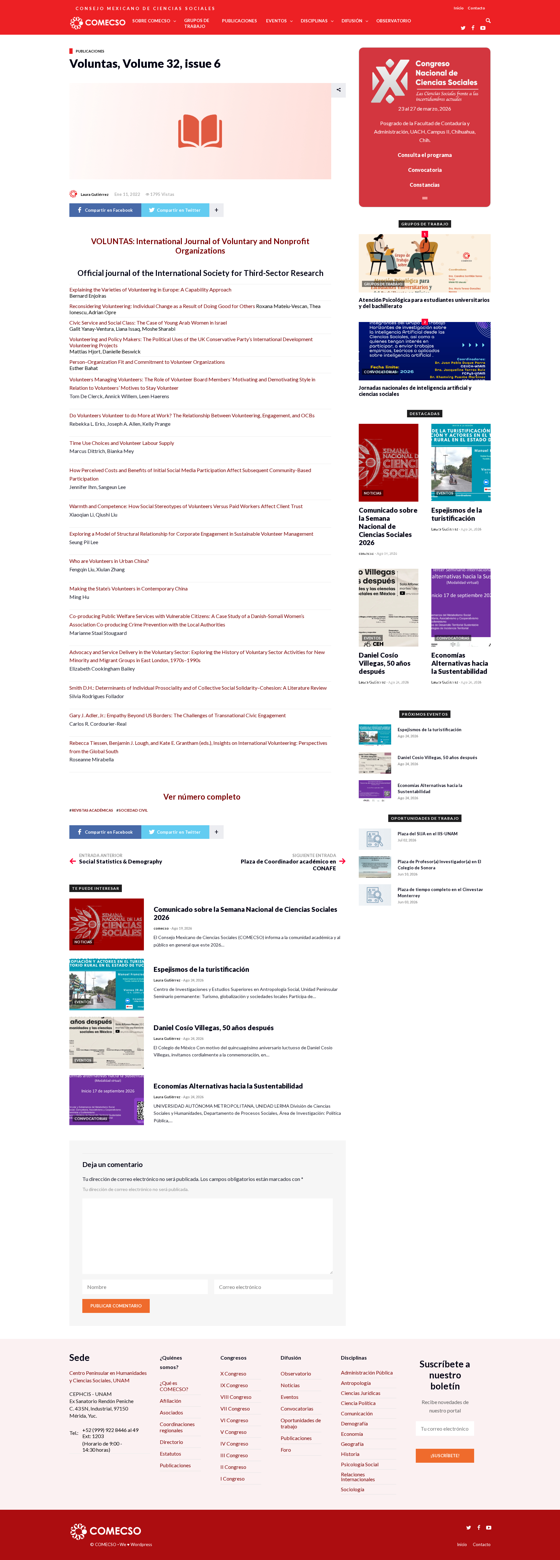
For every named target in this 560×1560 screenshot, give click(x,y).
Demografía (354, 1423)
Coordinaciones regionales (177, 1427)
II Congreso (233, 1467)
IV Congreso (234, 1443)
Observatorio (296, 1373)
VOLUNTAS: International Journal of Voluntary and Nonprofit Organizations (200, 245)
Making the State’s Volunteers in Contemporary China (128, 588)
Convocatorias (297, 1408)
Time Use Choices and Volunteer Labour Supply (121, 443)
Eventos (289, 1397)
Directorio (171, 1442)
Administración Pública (367, 1372)
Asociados (171, 1412)
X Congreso (233, 1373)
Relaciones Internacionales (358, 1476)
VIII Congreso (235, 1397)
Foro (286, 1450)
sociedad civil (133, 810)
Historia (350, 1454)
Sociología (352, 1489)
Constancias (425, 185)
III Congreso (234, 1455)
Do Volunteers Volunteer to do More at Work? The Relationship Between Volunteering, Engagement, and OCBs (192, 415)
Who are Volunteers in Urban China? (109, 561)
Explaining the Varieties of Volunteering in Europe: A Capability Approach (150, 289)
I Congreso (232, 1478)
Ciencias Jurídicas (360, 1393)
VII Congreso (235, 1408)
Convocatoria (425, 170)
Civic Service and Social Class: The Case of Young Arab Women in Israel (148, 322)
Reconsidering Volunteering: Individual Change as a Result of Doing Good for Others (162, 306)
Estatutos (170, 1453)
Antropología (356, 1383)
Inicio (459, 8)
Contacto (476, 8)
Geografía (352, 1444)
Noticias (290, 1385)
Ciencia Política (358, 1403)
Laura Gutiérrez (95, 194)
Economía (352, 1434)
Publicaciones (90, 51)
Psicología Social (360, 1464)
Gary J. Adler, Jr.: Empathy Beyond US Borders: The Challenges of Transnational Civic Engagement (177, 715)
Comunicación (357, 1413)
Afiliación (170, 1401)
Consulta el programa (425, 155)
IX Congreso (234, 1385)
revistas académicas (92, 810)
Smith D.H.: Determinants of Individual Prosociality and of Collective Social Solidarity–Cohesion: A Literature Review (198, 688)
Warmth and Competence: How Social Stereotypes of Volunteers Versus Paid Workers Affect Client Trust (186, 506)
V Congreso (233, 1432)
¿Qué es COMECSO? (174, 1386)
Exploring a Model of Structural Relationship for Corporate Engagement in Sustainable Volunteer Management (191, 533)
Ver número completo (200, 796)
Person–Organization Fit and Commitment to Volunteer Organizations (147, 362)
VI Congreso (234, 1420)
